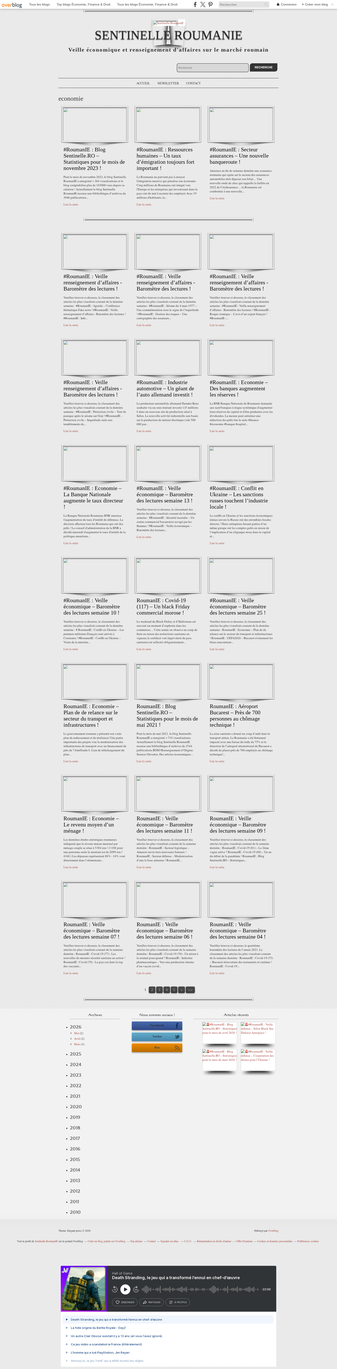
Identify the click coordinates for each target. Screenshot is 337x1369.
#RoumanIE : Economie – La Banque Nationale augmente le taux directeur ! (93, 497)
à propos (180, 1302)
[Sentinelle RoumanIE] (168, 22)
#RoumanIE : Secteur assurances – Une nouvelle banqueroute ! (239, 156)
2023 (75, 1075)
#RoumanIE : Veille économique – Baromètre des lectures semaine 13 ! (165, 494)
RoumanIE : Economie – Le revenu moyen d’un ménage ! (91, 824)
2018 (75, 1128)
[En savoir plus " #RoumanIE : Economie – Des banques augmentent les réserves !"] (241, 373)
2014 (75, 1170)
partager (154, 1302)
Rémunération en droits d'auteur (214, 1241)
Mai (76, 1033)
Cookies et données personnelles (275, 1241)
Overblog (273, 1230)
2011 (74, 1201)
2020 (76, 1106)
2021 (75, 1096)
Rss (157, 1047)
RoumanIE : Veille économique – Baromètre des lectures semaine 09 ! (238, 824)
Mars (77, 1044)
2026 (75, 1027)
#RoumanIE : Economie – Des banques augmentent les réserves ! (239, 388)
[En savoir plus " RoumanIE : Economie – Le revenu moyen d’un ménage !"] (94, 809)
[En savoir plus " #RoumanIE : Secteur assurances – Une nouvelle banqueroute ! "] (241, 140)
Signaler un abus (169, 1241)
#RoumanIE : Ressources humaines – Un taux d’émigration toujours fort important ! (165, 159)
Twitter (157, 1036)
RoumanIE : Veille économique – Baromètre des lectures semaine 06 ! (165, 930)
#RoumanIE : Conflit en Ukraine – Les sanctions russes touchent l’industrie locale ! (239, 497)
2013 (75, 1180)
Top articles (136, 1241)
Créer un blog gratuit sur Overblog (106, 1241)
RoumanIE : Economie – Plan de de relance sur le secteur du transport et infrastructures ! (91, 715)
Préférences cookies (308, 1241)
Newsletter (168, 83)
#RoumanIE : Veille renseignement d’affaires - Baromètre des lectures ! (93, 282)
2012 (75, 1191)
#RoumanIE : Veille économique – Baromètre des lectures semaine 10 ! (92, 606)
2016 (75, 1149)
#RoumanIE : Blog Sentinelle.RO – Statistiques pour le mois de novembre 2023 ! (94, 159)
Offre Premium (244, 1241)
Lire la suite (71, 204)
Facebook (157, 1025)
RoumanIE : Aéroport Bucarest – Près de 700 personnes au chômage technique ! (235, 715)
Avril (77, 1038)
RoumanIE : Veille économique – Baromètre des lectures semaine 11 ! (165, 824)
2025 (75, 1054)
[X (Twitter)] (203, 4)
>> (190, 990)
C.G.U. (188, 1241)
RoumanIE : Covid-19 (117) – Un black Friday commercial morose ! (163, 606)
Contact (193, 83)
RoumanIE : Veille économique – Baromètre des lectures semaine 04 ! (238, 930)
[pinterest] (210, 4)
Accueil (143, 83)
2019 (75, 1117)
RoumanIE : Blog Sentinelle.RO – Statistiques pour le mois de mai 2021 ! (167, 715)
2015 (75, 1159)
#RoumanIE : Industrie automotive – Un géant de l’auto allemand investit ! (165, 388)
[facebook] (195, 4)
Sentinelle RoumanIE (169, 35)
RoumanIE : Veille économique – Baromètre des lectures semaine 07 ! (92, 930)
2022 (75, 1085)
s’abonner (127, 1302)
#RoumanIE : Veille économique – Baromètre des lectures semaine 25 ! (238, 606)
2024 (75, 1064)
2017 (75, 1138)
